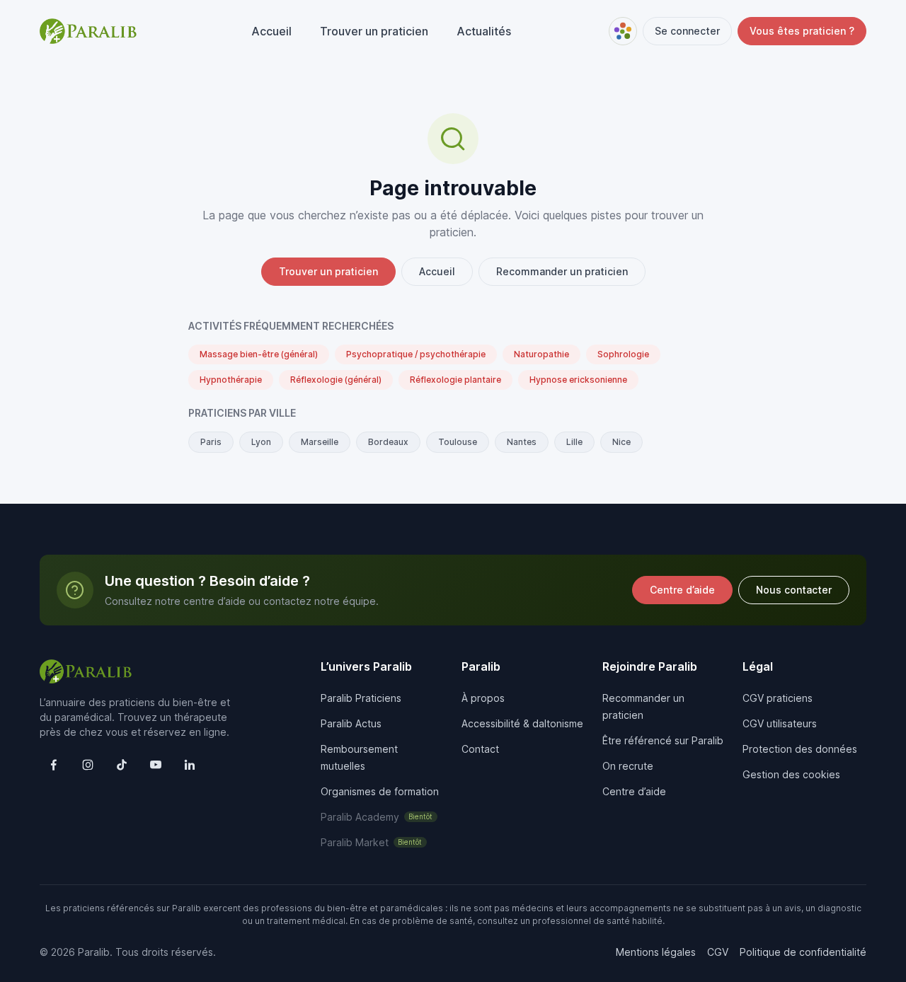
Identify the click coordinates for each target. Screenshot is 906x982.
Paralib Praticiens (361, 698)
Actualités (484, 31)
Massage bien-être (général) (259, 354)
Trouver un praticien (374, 31)
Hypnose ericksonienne (578, 379)
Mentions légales (656, 952)
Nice (621, 442)
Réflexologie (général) (336, 379)
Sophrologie (623, 354)
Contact (480, 749)
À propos (483, 698)
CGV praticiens (777, 698)
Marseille (319, 442)
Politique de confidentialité (803, 952)
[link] (379, 816)
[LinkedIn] (190, 765)
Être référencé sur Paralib (662, 740)
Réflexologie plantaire (455, 379)
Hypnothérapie (231, 379)
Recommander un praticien (562, 271)
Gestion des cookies (791, 774)
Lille (574, 442)
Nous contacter (794, 590)
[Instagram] (88, 765)
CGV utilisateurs (779, 723)
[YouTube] (156, 765)
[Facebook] (54, 765)
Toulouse (457, 442)
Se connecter (687, 31)
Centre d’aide (682, 590)
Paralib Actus (351, 723)
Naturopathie (541, 354)
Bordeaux (388, 442)
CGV (717, 952)
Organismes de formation (380, 791)
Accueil (271, 31)
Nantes (522, 442)
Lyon (261, 442)
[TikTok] (122, 765)
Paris (211, 442)
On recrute (627, 766)
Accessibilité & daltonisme (522, 723)
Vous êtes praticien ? (802, 31)
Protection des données (799, 749)
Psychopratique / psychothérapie (416, 354)
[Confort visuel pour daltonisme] (623, 31)
